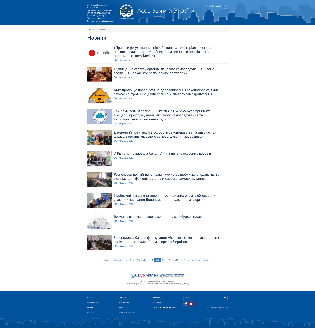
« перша (106, 260)
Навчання (156, 297)
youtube (218, 6)
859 (183, 260)
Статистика (124, 302)
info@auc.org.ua (100, 15)
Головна (92, 29)
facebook (209, 6)
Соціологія (123, 307)
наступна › (196, 260)
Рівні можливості (126, 312)
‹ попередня (118, 260)
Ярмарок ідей (125, 297)
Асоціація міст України (166, 10)
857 (170, 260)
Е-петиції (90, 312)
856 (164, 260)
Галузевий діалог (94, 302)
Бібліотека (156, 302)
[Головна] (127, 11)
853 (144, 260)
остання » (208, 260)
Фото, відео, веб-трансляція (164, 307)
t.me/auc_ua (100, 18)
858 (176, 260)
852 (138, 260)
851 (132, 260)
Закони (90, 307)
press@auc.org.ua (106, 21)
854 (151, 260)
